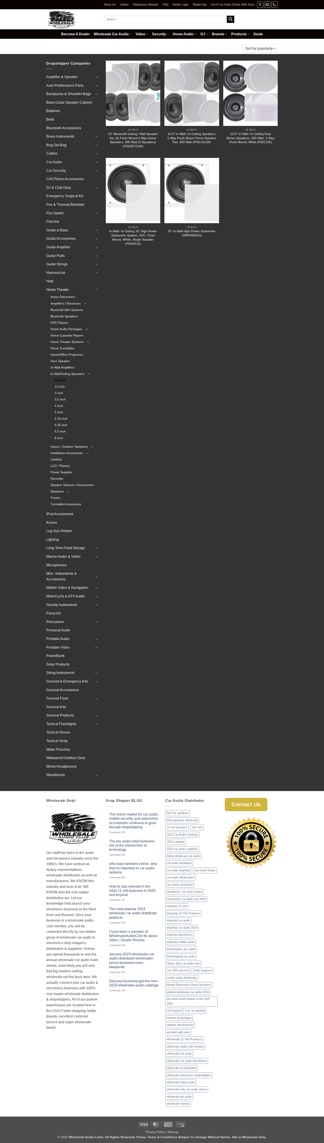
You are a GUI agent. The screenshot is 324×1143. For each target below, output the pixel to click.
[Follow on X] (260, 4)
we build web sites (178, 1032)
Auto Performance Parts (65, 85)
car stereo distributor (180, 884)
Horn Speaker (60, 361)
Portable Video (58, 647)
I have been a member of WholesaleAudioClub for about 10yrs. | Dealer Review (133, 936)
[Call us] (274, 4)
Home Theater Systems (67, 342)
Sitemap (173, 1132)
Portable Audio (57, 639)
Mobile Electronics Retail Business (189, 984)
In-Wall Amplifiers (62, 367)
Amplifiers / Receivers (65, 303)
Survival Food (57, 698)
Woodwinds (55, 775)
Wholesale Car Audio (111, 34)
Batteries (53, 111)
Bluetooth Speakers (64, 316)
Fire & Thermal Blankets (65, 204)
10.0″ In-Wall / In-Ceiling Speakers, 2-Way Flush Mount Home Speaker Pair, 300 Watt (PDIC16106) (191, 138)
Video (140, 34)
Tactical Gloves (58, 732)
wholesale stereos (178, 1103)
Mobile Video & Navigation (67, 587)
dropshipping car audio (181, 956)
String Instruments (60, 673)
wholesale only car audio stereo (187, 1089)
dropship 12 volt (177, 906)
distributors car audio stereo (184, 891)
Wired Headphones (61, 766)
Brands (218, 34)
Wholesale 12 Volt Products (184, 1039)
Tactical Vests (57, 741)
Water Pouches (58, 749)
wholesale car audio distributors (187, 1061)
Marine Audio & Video (63, 556)
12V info (197, 827)
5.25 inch (61, 418)
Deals (258, 34)
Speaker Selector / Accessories (72, 485)
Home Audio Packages (66, 329)
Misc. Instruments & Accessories (61, 576)
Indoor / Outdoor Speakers (69, 446)
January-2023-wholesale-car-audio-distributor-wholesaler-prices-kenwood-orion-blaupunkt (132, 960)
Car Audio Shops (205, 870)
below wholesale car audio (183, 856)
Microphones (56, 565)
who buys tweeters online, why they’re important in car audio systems (133, 868)
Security (159, 34)
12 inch (60, 386)
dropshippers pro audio (181, 949)
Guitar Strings (57, 264)
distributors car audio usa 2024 (186, 899)
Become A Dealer (75, 34)
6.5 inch (60, 431)
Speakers (57, 491)
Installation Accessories (66, 453)
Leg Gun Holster (59, 531)
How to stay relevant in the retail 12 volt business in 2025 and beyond (132, 891)
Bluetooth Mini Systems (66, 310)
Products (239, 34)
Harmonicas (55, 273)
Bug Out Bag (56, 145)
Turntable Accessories (65, 504)
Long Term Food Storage (65, 548)
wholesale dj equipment (181, 1068)
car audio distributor (179, 863)
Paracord (53, 613)
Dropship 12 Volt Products (183, 913)
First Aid (52, 221)
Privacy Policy (155, 1132)
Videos (124, 4)
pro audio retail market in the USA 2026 (188, 1001)
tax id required (196, 1010)
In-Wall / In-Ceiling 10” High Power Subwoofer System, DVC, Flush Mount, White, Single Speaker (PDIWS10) (133, 237)
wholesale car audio (179, 1053)
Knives (51, 522)
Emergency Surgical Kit (64, 196)
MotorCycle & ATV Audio (65, 596)
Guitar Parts (55, 256)
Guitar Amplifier (58, 247)
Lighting (52, 539)
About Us (110, 4)
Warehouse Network (145, 4)
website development (180, 1025)
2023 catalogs (175, 841)
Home (51, 48)
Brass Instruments (60, 136)
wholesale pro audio (179, 1096)
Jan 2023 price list (178, 970)
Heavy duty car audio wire (183, 963)
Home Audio (183, 34)
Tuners (55, 497)
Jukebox (56, 459)
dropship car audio (178, 920)
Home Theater (75, 48)
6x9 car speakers (178, 813)
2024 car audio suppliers (182, 849)
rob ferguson (174, 1010)
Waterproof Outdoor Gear (65, 758)
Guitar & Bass (57, 230)
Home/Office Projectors (66, 354)
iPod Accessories (59, 514)
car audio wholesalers (180, 877)
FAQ (165, 4)
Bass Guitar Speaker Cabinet (69, 102)
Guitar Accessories (61, 238)
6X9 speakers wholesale (182, 820)
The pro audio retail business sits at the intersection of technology (132, 845)
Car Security (56, 170)
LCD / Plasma (60, 466)
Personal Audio (58, 630)
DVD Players (59, 322)
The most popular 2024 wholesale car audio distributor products (133, 913)
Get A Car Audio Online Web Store (233, 4)
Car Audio (54, 162)
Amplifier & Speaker (62, 77)
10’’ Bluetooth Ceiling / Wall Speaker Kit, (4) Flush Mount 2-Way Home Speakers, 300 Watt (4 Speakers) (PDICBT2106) (133, 140)
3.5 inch (60, 399)
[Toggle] (96, 77)
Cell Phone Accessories (65, 179)
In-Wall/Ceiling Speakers (115, 48)
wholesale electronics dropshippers (189, 1075)
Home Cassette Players (66, 335)
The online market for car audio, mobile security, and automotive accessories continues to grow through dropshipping (133, 820)
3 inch (59, 393)
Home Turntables (62, 348)
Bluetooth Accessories (63, 128)
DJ (203, 34)
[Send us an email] (267, 4)
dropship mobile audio (180, 942)
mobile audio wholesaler (182, 977)
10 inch (60, 380)
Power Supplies (61, 472)
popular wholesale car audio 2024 (188, 992)
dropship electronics (179, 934)
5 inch (59, 412)
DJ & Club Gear (58, 187)
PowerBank (55, 656)
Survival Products (60, 715)
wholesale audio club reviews (185, 1046)
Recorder (56, 478)
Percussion (55, 622)
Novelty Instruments (61, 605)
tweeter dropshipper (179, 1018)
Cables (52, 153)
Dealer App (200, 4)
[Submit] (230, 19)
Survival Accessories (62, 690)
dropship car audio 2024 (182, 927)
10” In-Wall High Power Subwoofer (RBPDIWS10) (192, 233)
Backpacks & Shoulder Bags (68, 94)
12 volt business (177, 827)
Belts (50, 119)
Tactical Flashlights (61, 724)
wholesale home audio (181, 1082)
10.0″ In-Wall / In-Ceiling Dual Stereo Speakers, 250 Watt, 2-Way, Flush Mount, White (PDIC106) (250, 138)
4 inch (59, 406)
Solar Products (57, 664)
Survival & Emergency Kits (67, 681)
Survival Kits (56, 707)
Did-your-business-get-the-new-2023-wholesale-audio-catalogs (133, 983)
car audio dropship (178, 870)
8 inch (59, 438)
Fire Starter (55, 213)
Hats (50, 281)
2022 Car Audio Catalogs (182, 834)
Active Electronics (62, 297)
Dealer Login (180, 4)
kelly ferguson (203, 970)
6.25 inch (61, 425)
